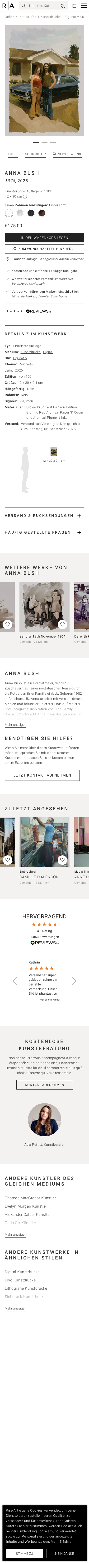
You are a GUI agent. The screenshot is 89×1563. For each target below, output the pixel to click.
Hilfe (13, 154)
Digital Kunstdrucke (22, 1272)
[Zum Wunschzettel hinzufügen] (62, 624)
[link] (63, 5)
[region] (44, 981)
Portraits (26, 364)
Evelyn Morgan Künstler (26, 1206)
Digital (48, 352)
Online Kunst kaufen (21, 17)
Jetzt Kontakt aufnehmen (42, 775)
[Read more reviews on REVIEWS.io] (44, 943)
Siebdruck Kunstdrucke (25, 1296)
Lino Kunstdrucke (20, 1280)
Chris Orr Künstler (20, 1223)
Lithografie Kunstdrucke (26, 1288)
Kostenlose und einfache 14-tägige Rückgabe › (46, 271)
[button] (84, 6)
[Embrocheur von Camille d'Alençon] (44, 842)
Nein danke (64, 1553)
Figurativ (20, 358)
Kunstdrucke (51, 17)
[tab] (44, 333)
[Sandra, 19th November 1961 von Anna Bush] (44, 607)
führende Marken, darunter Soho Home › (40, 296)
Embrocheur (27, 871)
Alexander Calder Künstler (28, 1214)
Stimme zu (24, 1553)
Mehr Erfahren (62, 1541)
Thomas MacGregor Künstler (30, 1198)
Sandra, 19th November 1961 (42, 636)
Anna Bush (22, 173)
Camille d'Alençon (39, 877)
